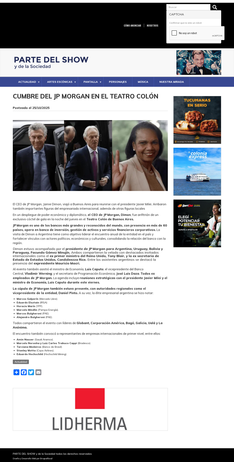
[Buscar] (214, 7)
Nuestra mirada (171, 82)
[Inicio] (52, 62)
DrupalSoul (46, 458)
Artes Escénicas (57, 83)
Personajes (118, 82)
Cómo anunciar (132, 25)
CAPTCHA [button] (176, 14)
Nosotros (152, 25)
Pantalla (88, 83)
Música (143, 82)
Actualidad (24, 83)
